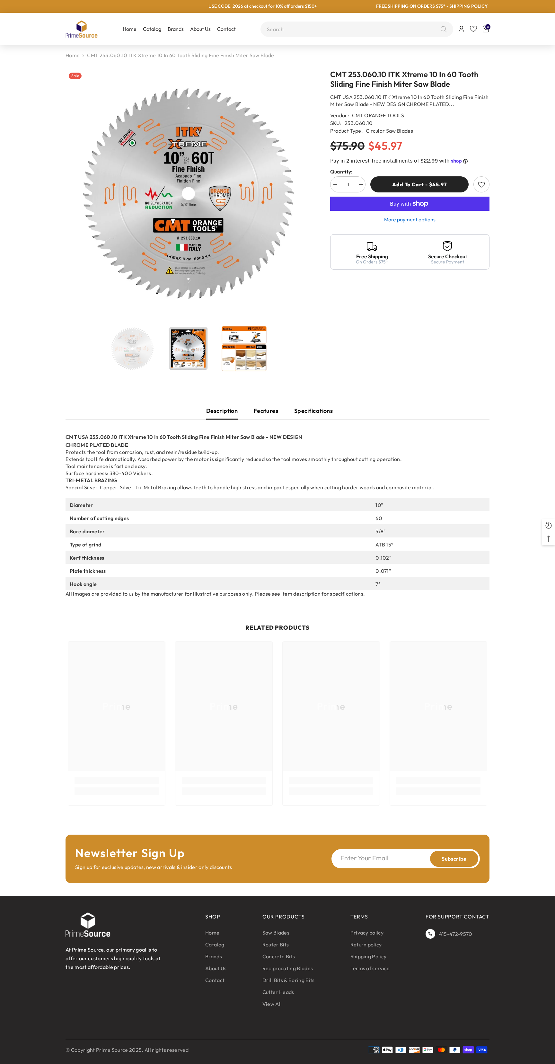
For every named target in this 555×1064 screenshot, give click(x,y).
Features (266, 410)
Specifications (313, 410)
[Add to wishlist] (481, 184)
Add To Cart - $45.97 (419, 184)
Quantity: (341, 171)
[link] (117, 780)
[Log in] (461, 28)
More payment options (410, 219)
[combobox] (352, 29)
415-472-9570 (455, 934)
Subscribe (454, 859)
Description (222, 410)
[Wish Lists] (473, 28)
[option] (188, 193)
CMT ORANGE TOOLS (378, 115)
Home (73, 55)
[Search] (442, 29)
